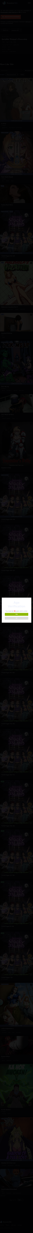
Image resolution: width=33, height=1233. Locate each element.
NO (16, 618)
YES (16, 614)
